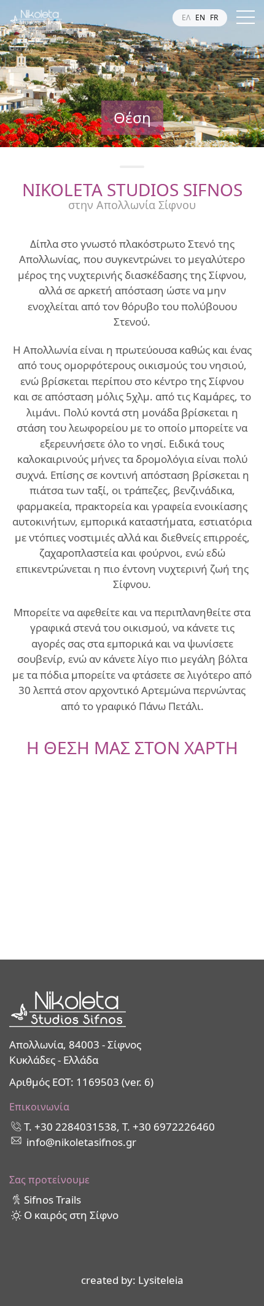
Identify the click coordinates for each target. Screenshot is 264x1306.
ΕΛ (186, 17)
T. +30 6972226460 (168, 1127)
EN (200, 17)
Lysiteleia (161, 1280)
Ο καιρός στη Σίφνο (71, 1215)
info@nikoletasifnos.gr (81, 1142)
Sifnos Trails (52, 1200)
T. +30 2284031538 (70, 1127)
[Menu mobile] (245, 19)
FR (214, 17)
